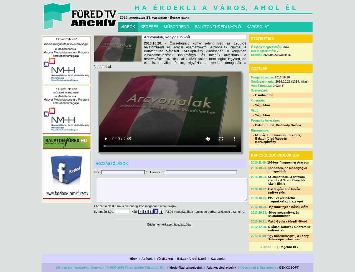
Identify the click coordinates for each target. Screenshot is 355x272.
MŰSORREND (176, 26)
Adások (147, 258)
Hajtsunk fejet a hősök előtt (288, 207)
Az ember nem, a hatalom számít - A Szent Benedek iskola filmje (286, 180)
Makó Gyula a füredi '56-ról (287, 221)
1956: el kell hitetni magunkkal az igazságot (285, 199)
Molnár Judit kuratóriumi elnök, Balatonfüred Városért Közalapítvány (278, 138)
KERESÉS (149, 26)
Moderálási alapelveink (185, 267)
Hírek (133, 258)
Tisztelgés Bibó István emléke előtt (284, 190)
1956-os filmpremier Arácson (288, 162)
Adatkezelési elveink (221, 267)
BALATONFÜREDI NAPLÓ (218, 26)
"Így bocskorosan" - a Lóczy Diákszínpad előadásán (288, 237)
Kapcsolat (218, 258)
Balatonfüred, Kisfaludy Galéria (278, 125)
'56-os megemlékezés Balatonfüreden (283, 214)
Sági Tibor (262, 105)
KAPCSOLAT (258, 26)
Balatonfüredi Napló (192, 258)
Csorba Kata (264, 95)
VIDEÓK (128, 26)
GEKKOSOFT (289, 267)
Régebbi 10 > (289, 247)
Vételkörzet (165, 258)
